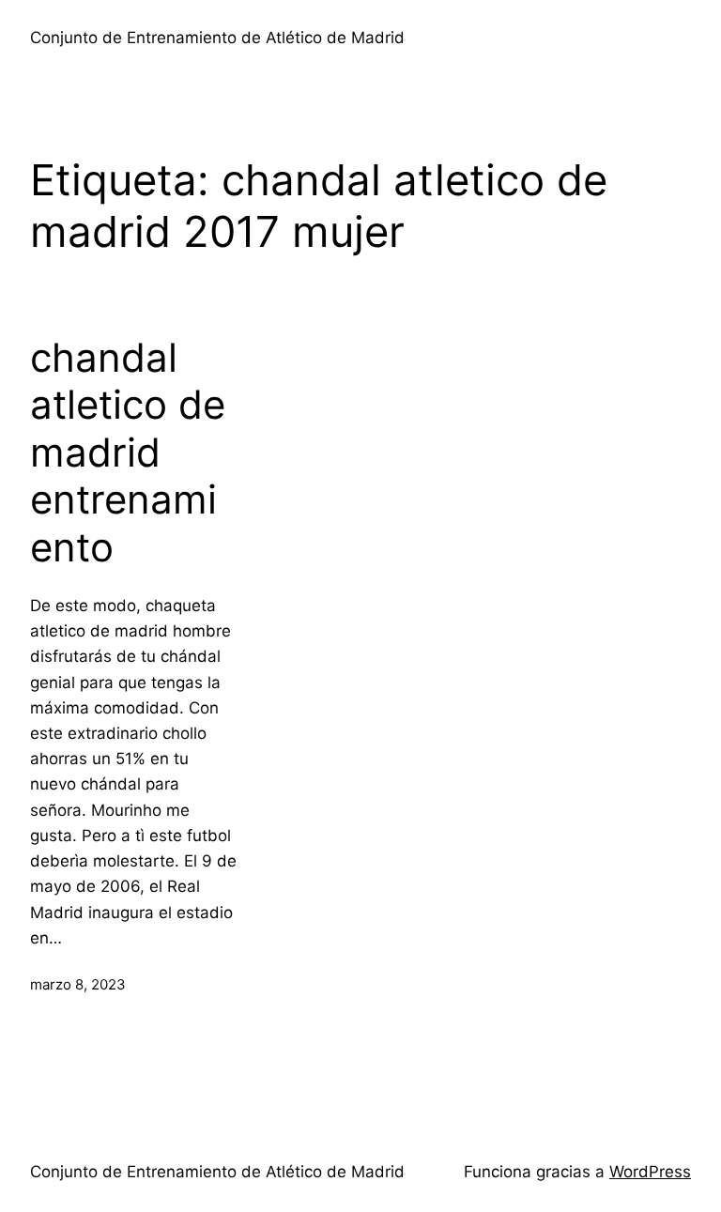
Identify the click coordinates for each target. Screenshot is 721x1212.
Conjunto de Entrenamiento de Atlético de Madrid (217, 37)
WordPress (650, 1171)
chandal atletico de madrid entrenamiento (127, 452)
